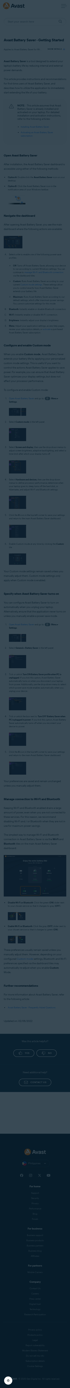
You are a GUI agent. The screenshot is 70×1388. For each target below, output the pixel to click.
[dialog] (35, 694)
